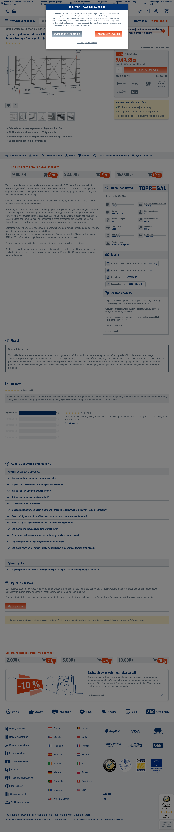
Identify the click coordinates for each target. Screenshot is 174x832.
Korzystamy (56, 14)
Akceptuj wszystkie (109, 33)
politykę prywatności (94, 23)
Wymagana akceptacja (67, 33)
